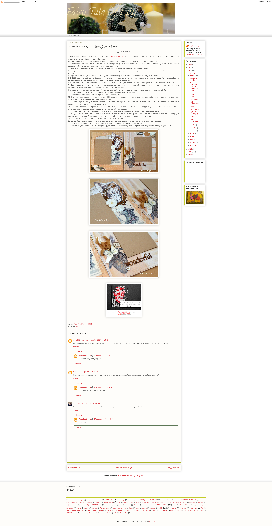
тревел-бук (119, 510)
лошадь (128, 505)
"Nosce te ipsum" (116, 56)
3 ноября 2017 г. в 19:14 (103, 355)
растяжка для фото (119, 508)
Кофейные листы (72, 505)
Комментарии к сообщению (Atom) (130, 476)
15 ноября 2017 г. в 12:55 (90, 403)
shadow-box (124, 513)
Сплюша (173, 508)
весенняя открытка (188, 500)
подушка (94, 508)
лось (121, 505)
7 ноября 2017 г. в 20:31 (103, 387)
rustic (115, 513)
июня (192, 136)
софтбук (152, 508)
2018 (190, 67)
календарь (145, 502)
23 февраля (70, 500)
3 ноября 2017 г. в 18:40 (98, 340)
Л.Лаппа (76, 403)
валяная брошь (166, 500)
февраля (193, 145)
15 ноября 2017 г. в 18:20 (104, 419)
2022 (190, 64)
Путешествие (104, 508)
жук (132, 502)
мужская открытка (147, 505)
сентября (193, 128)
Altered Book (92, 513)
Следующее (74, 468)
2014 (190, 155)
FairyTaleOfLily (85, 355)
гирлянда (90, 502)
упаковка (137, 510)
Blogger (152, 521)
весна (201, 500)
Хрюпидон (146, 510)
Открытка (183, 505)
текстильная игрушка (74, 510)
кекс (161, 502)
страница (193, 508)
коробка (200, 502)
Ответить (76, 346)
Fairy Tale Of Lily (101, 13)
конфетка (192, 502)
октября (193, 125)
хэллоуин (163, 510)
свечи (137, 508)
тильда (109, 510)
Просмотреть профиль (194, 54)
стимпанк (183, 508)
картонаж (155, 502)
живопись (125, 502)
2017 (190, 70)
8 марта (80, 500)
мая (191, 139)
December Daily (193, 79)
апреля (193, 142)
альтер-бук (121, 500)
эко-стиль (82, 513)
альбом (108, 500)
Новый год (162, 505)
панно (79, 508)
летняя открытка (111, 505)
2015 (190, 152)
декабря (193, 73)
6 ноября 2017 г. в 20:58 (88, 372)
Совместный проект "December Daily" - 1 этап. (194, 103)
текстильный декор (95, 510)
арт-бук (143, 500)
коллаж (168, 502)
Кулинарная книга (94, 505)
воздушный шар (71, 502)
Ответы (79, 351)
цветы (179, 510)
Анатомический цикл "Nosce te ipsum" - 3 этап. (194, 86)
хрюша (155, 510)
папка (86, 508)
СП (76, 327)
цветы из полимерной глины (194, 510)
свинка (144, 508)
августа (193, 131)
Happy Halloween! (194, 120)
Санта (130, 508)
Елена (76, 372)
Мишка (135, 505)
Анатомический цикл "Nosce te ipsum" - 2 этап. (194, 113)
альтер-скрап (132, 500)
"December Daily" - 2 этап (194, 94)
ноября (193, 75)
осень (174, 505)
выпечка (81, 502)
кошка (82, 505)
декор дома (108, 502)
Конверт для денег (179, 502)
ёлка (118, 502)
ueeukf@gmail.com (81, 340)
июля (192, 134)
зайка (137, 502)
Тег (202, 508)
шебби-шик (70, 513)
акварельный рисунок (94, 500)
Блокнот (153, 500)
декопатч (98, 502)
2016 (190, 149)
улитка (129, 510)
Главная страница (74, 35)
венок (176, 500)
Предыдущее (173, 468)
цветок (172, 510)
